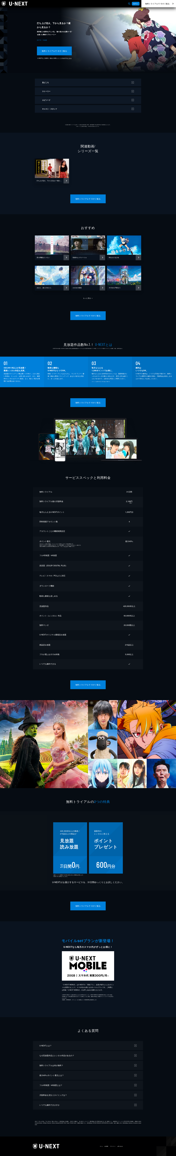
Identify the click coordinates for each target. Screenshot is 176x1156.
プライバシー (112, 1146)
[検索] (129, 3)
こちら (70, 58)
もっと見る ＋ (88, 298)
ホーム (101, 1146)
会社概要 (106, 1146)
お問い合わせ (120, 1146)
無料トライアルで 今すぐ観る (157, 3)
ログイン (135, 4)
